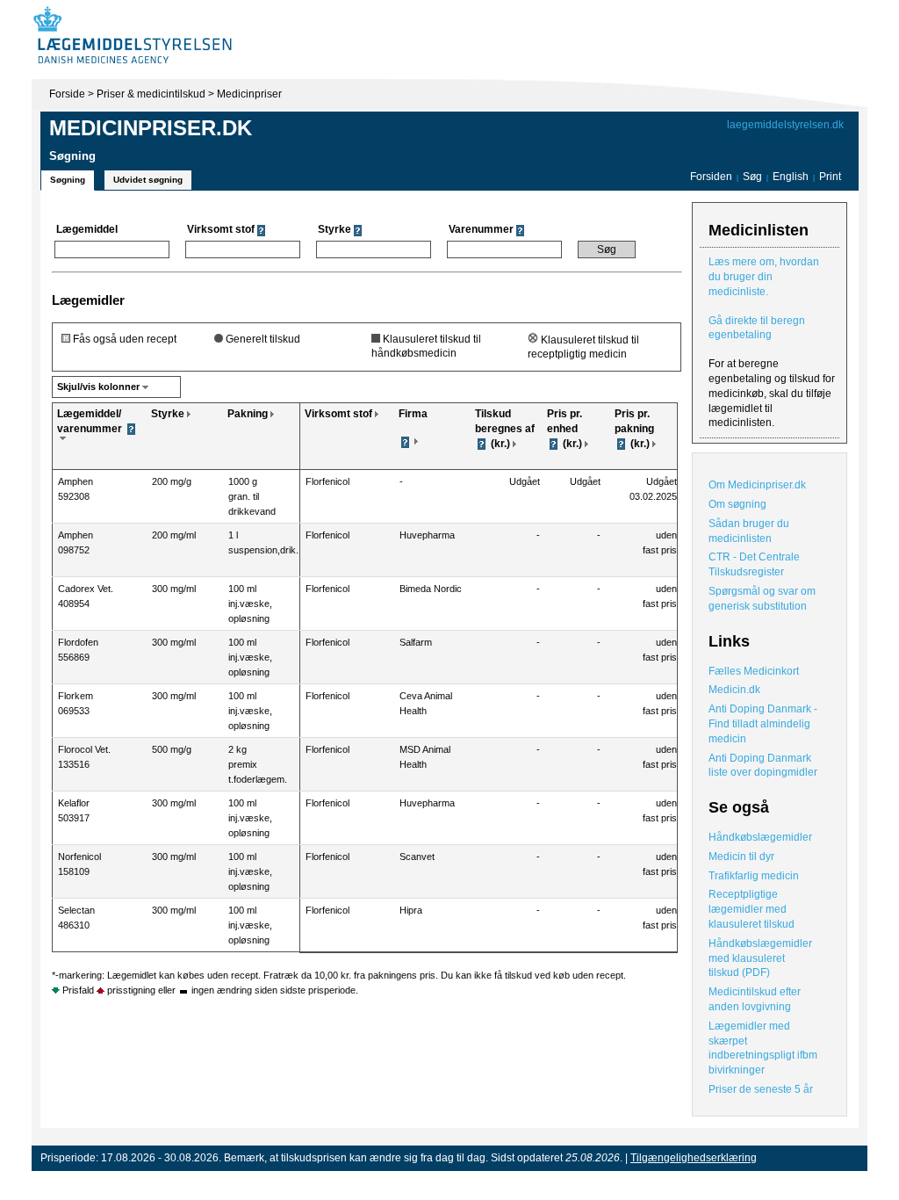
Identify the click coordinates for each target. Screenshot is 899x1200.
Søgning (67, 179)
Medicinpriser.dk (150, 128)
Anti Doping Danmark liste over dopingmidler (762, 765)
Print (830, 176)
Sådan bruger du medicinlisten (748, 531)
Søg (752, 176)
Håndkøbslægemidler (760, 837)
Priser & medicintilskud (151, 94)
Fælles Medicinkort (753, 671)
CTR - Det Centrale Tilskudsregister (754, 564)
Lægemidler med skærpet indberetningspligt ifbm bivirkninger (762, 1048)
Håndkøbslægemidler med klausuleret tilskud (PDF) (760, 958)
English (792, 176)
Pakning (247, 414)
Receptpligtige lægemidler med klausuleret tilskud (751, 909)
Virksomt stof (338, 414)
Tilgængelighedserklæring (693, 1158)
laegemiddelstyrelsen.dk (785, 125)
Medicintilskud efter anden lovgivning (754, 999)
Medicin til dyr (741, 856)
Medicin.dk (734, 689)
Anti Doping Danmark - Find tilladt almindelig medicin (762, 724)
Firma (413, 414)
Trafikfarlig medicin (753, 876)
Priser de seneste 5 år (760, 1089)
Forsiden (711, 176)
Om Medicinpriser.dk (757, 485)
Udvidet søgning (148, 179)
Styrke (167, 414)
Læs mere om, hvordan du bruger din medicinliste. (763, 277)
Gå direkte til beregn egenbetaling (756, 328)
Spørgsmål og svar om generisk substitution (762, 598)
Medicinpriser (249, 94)
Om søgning (737, 504)
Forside (67, 94)
